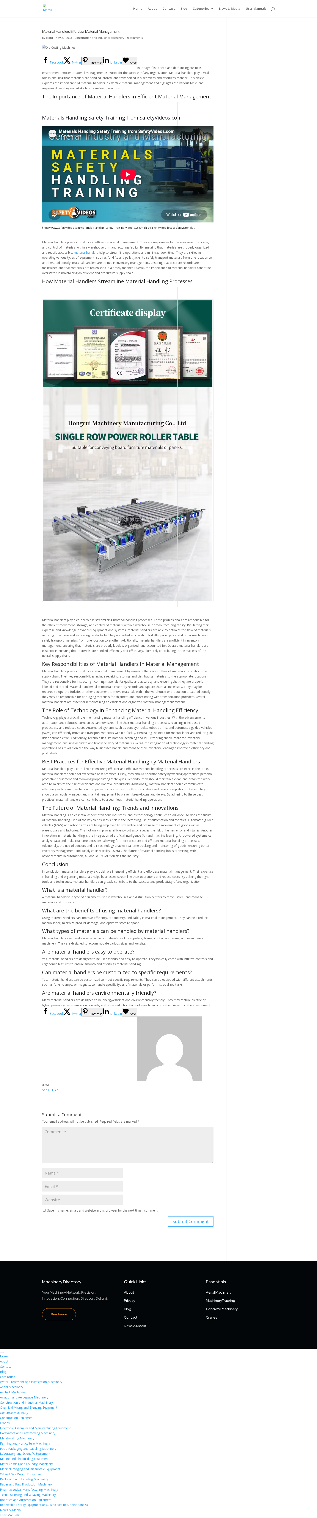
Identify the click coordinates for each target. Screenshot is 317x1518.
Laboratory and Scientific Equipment (25, 1453)
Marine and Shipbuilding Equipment (24, 1459)
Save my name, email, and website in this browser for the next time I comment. (102, 1210)
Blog (183, 9)
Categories (201, 9)
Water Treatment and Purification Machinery (31, 1382)
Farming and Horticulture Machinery (25, 1443)
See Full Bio (50, 1090)
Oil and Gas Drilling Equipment (21, 1474)
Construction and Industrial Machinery (99, 38)
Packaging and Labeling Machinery (24, 1479)
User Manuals (256, 9)
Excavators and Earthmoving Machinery (27, 1433)
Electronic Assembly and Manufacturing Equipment (35, 1428)
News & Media (229, 9)
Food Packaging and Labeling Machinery (28, 1449)
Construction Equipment (17, 1418)
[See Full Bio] (61, 1090)
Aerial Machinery (218, 1292)
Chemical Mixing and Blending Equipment (28, 1407)
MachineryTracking (220, 1300)
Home (137, 9)
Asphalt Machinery (13, 1392)
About (152, 9)
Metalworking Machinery (17, 1438)
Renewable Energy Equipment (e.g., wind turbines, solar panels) (44, 1505)
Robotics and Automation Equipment (26, 1500)
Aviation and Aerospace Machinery (24, 1397)
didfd (49, 38)
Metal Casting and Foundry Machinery (26, 1464)
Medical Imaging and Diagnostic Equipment (30, 1469)
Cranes (211, 1317)
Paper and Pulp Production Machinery (26, 1484)
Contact (169, 9)
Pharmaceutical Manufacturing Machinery (29, 1489)
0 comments (135, 38)
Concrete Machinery (222, 1309)
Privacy (129, 1300)
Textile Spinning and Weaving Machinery (28, 1495)
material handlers (86, 252)
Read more (59, 1314)
